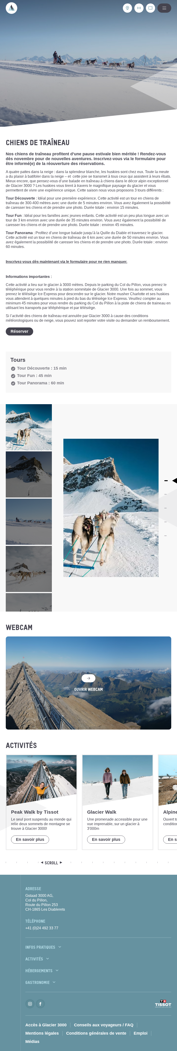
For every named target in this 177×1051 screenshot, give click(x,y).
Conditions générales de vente (96, 1033)
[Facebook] (40, 1003)
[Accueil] (11, 8)
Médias (32, 1041)
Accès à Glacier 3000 (46, 1025)
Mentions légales (42, 1033)
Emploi (141, 1033)
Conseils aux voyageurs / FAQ (103, 1025)
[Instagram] (30, 1003)
